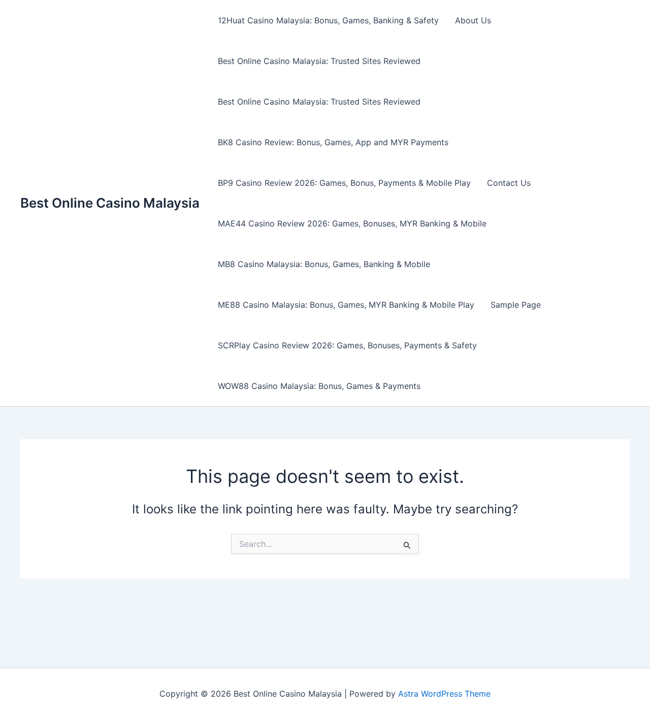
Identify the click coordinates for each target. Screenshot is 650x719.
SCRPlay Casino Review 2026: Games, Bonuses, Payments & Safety (347, 345)
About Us (473, 20)
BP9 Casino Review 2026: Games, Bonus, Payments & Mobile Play (344, 183)
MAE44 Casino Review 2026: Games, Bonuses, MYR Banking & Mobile (352, 223)
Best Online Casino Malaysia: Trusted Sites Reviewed (319, 61)
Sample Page (516, 305)
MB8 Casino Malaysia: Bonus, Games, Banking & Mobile (324, 264)
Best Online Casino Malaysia (110, 203)
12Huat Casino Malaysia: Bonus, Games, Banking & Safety (328, 20)
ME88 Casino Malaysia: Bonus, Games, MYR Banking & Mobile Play (346, 305)
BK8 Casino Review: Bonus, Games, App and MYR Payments (333, 142)
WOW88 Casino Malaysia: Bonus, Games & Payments (319, 386)
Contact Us (509, 183)
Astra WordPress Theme (444, 694)
